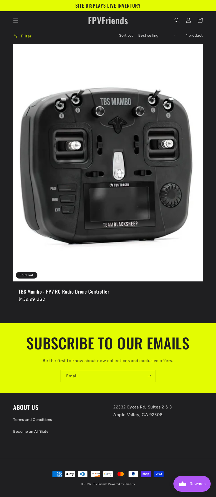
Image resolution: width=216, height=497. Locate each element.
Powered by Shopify (121, 484)
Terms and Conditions (32, 419)
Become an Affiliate (30, 431)
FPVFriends (99, 484)
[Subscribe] (149, 376)
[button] (16, 20)
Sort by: (126, 35)
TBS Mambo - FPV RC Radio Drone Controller (63, 291)
